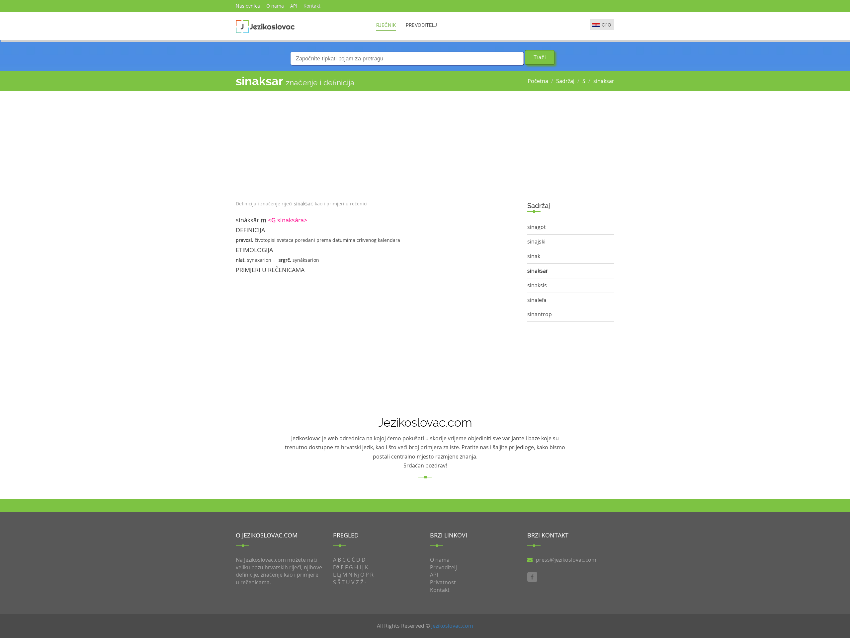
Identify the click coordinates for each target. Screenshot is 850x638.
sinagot (536, 227)
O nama (275, 6)
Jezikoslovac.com (452, 625)
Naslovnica (248, 6)
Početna (538, 81)
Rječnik (386, 25)
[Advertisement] (376, 144)
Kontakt (311, 6)
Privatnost (443, 582)
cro (607, 24)
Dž (336, 567)
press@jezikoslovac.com (566, 559)
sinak (533, 256)
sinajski (536, 241)
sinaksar (603, 81)
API (293, 6)
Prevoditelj (421, 25)
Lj (339, 574)
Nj (356, 574)
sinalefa (537, 300)
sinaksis (537, 285)
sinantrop (539, 314)
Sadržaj (565, 81)
